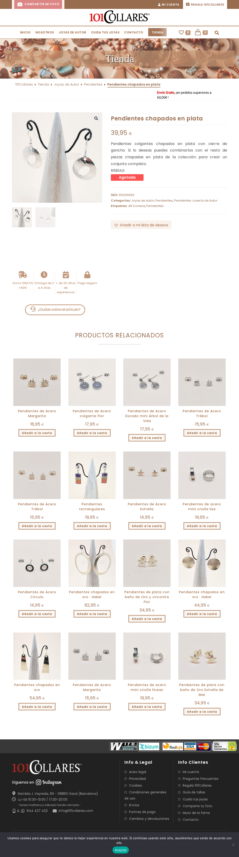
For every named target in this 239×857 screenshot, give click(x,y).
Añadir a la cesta (37, 433)
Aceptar (121, 850)
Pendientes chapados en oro (37, 687)
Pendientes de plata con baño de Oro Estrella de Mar (202, 690)
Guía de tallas (194, 792)
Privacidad (137, 778)
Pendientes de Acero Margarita (37, 413)
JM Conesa (136, 206)
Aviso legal (137, 772)
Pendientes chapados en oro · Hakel (92, 594)
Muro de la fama (196, 812)
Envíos (134, 805)
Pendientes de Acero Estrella (147, 506)
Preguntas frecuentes (200, 778)
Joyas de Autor (66, 84)
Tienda (43, 84)
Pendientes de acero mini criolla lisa (202, 506)
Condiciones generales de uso (145, 795)
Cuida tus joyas (195, 799)
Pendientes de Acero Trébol (202, 413)
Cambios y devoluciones (149, 818)
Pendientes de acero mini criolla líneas (147, 687)
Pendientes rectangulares (92, 506)
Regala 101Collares (197, 785)
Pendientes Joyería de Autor (196, 200)
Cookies (135, 785)
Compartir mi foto (41, 4)
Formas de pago (142, 812)
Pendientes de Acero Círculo (37, 594)
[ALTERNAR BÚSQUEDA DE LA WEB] (216, 33)
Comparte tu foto (197, 806)
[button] (141, 225)
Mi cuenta (191, 772)
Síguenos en (23, 782)
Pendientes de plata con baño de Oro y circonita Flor (147, 597)
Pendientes (93, 84)
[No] (233, 844)
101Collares (24, 84)
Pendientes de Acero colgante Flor (92, 413)
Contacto (191, 819)
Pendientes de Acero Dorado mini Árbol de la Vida (147, 416)
